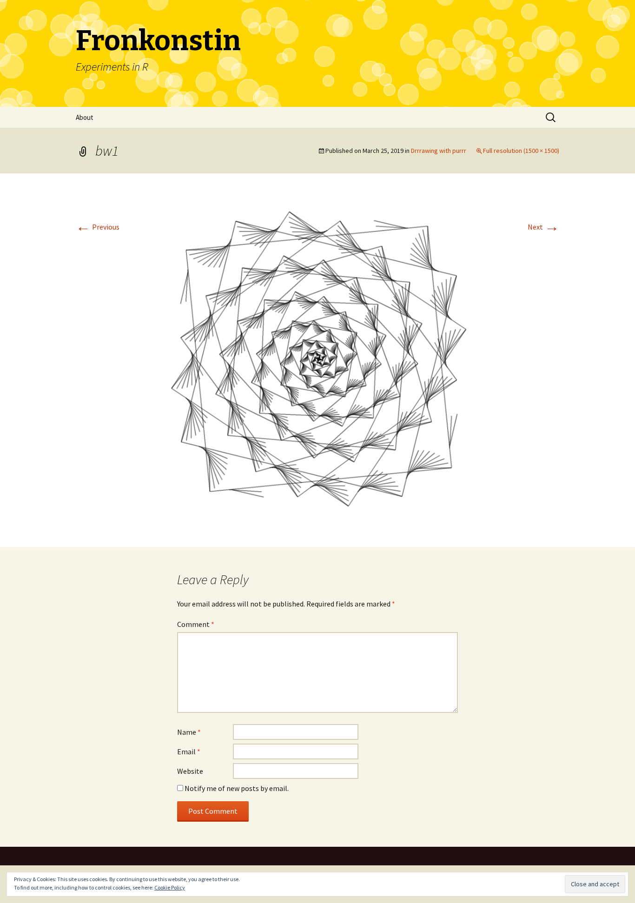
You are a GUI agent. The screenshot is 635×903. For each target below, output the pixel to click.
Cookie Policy (169, 887)
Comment (195, 624)
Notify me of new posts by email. (237, 788)
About (84, 117)
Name (189, 732)
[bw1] (317, 359)
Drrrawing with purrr (438, 150)
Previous (97, 226)
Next (543, 226)
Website (190, 771)
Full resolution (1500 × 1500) (521, 150)
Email (188, 751)
